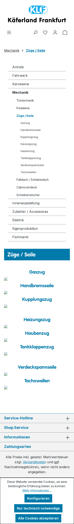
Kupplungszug (29, 137)
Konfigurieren (38, 498)
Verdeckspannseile (32, 165)
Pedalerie (23, 108)
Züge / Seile (25, 115)
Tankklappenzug (31, 158)
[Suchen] (35, 32)
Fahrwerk (20, 75)
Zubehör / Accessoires (30, 211)
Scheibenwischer (28, 195)
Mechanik (20, 92)
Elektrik (18, 220)
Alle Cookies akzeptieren (38, 518)
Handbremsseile (31, 130)
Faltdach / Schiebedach (32, 179)
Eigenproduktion (25, 228)
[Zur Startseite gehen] (37, 15)
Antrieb (18, 67)
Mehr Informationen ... (37, 490)
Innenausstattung (25, 203)
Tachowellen (28, 172)
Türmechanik (25, 100)
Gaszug (25, 122)
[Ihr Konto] (55, 32)
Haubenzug (28, 151)
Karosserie (20, 84)
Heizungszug (29, 144)
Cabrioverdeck (26, 187)
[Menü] (9, 32)
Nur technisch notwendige (38, 508)
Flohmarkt (20, 237)
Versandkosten (34, 462)
